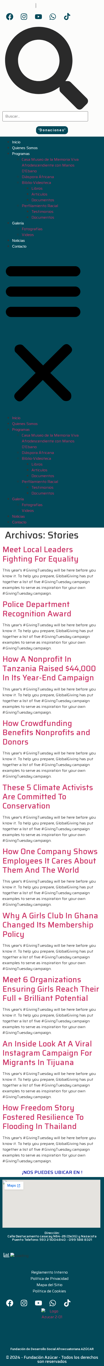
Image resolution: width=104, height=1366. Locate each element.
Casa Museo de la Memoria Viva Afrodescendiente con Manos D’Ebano (50, 165)
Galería (18, 223)
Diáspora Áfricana (38, 177)
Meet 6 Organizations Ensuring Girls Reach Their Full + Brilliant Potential (50, 989)
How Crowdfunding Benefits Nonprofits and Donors (46, 732)
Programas (21, 154)
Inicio (16, 142)
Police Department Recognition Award (36, 609)
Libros (37, 188)
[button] (52, 130)
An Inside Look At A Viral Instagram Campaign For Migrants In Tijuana (47, 1053)
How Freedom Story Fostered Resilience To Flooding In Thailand (43, 1117)
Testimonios (42, 212)
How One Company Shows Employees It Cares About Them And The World (50, 860)
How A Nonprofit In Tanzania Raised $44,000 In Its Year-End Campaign (49, 668)
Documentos (42, 200)
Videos (28, 235)
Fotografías (32, 229)
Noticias (18, 240)
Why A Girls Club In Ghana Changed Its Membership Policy (50, 925)
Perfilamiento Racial (40, 206)
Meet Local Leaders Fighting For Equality (40, 554)
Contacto (19, 246)
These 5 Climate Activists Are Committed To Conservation (47, 796)
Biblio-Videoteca (36, 183)
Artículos (39, 194)
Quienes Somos (25, 148)
